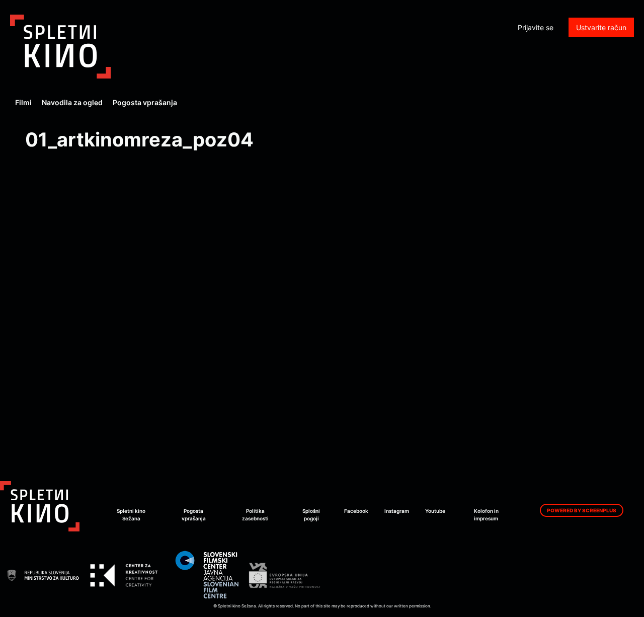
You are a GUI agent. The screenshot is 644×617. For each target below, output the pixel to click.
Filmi (23, 102)
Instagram (396, 511)
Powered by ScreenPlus (581, 510)
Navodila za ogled (72, 102)
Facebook (356, 511)
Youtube (435, 511)
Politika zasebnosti (255, 514)
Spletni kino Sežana (131, 514)
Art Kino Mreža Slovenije (60, 47)
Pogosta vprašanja (145, 102)
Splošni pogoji (311, 514)
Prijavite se (535, 27)
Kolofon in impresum (486, 514)
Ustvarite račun (601, 27)
